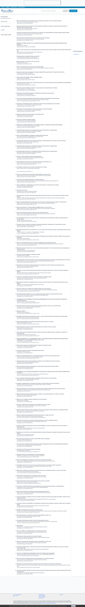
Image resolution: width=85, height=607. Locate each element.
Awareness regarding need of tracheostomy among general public (30, 66)
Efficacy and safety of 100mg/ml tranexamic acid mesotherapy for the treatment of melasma (35, 558)
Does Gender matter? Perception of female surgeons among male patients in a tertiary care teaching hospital (39, 305)
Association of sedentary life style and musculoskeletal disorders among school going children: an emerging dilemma (40, 486)
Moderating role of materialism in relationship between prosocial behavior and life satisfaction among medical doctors (40, 265)
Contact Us (61, 594)
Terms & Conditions (42, 596)
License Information (42, 595)
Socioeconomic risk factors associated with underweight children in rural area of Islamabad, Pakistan (37, 420)
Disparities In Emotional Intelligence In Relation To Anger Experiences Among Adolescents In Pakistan (37, 87)
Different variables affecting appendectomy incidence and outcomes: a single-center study (35, 415)
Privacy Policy (41, 598)
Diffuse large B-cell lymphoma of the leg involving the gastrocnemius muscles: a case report (35, 321)
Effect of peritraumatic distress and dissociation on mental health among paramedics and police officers (38, 366)
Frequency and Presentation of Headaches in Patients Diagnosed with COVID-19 (33, 491)
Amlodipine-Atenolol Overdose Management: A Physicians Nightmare (31, 454)
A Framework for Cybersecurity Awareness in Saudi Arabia (28, 449)
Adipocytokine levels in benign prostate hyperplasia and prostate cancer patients (33, 480)
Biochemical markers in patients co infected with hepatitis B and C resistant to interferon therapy (36, 326)
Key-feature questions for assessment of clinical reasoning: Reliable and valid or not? (34, 515)
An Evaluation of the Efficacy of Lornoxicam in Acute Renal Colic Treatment (32, 167)
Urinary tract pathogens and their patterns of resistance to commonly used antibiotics (34, 459)
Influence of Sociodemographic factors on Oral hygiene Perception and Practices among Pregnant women (38, 355)
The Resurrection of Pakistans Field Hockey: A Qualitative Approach (30, 179)
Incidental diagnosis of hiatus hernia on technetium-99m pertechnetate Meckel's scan (34, 161)
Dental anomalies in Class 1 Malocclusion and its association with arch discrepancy (33, 37)
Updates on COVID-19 (21, 311)
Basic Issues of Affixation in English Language (26, 119)
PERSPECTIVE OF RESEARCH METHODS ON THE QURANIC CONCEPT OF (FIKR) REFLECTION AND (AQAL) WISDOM (39, 124)
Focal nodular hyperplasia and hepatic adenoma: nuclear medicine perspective (32, 212)
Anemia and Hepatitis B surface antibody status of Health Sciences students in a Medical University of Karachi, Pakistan (41, 388)
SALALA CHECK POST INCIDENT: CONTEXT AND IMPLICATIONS (29, 77)
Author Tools (15, 595)
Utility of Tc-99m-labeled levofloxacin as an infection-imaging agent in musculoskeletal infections (36, 242)
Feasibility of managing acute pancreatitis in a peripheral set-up (29, 509)
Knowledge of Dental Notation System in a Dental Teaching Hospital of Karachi (32, 520)
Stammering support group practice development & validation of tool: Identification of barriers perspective (38, 361)
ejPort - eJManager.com (17, 594)
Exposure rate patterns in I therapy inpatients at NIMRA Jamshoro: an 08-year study (34, 207)
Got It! (73, 605)
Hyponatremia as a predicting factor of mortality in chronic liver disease (31, 475)
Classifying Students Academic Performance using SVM (28, 56)
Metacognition (20, 525)
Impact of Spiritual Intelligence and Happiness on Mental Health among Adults (32, 135)
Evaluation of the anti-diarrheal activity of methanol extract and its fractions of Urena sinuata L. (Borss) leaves (39, 563)
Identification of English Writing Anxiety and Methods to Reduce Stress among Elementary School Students (38, 103)
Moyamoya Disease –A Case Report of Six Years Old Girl (28, 61)
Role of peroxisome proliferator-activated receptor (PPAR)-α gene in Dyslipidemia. (33, 438)
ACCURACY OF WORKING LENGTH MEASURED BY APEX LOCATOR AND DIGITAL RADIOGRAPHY (36, 553)
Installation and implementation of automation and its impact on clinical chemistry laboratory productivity (38, 383)
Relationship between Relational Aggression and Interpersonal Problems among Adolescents (35, 93)
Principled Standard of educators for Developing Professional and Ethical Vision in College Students (37, 130)
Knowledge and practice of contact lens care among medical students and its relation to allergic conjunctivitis (39, 465)
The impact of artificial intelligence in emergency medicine (28, 254)
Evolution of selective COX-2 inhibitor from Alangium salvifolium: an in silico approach (34, 288)
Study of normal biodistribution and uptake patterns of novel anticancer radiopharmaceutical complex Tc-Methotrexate (41, 201)
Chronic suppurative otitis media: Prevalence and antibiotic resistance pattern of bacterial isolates (37, 378)
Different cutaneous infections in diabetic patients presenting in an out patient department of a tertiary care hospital (40, 393)
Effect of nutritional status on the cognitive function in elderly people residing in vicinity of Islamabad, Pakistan (39, 20)
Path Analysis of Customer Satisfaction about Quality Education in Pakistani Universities (34, 108)
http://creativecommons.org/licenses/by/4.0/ (48, 603)
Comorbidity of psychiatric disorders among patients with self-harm (30, 350)
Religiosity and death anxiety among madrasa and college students (30, 114)
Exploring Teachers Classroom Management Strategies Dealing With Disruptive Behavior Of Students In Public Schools (40, 72)
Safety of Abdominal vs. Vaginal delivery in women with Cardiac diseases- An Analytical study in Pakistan (38, 184)
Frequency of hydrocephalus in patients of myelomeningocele (29, 156)
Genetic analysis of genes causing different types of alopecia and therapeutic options (34, 345)
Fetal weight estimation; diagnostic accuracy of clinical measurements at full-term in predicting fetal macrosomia (39, 293)
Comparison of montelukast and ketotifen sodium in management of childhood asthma (34, 276)
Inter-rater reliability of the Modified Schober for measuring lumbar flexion (32, 530)
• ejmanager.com (76, 54)
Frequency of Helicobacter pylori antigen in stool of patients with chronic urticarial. (33, 404)
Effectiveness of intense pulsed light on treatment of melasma (29, 536)
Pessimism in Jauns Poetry (22, 190)
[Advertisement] (78, 32)
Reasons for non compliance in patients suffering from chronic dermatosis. (32, 399)
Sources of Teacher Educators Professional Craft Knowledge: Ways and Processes (33, 174)
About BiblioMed (41, 594)
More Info (68, 605)
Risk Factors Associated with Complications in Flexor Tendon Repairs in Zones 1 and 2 (34, 541)
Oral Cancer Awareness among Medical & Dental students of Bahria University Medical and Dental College (38, 98)
